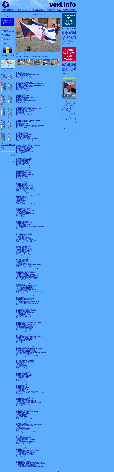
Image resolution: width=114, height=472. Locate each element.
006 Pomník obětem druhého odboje (24, 77)
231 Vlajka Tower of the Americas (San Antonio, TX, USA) (29, 322)
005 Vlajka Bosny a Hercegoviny (23, 76)
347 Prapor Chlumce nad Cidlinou (24, 448)
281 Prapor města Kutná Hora (23, 376)
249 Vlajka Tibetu (20, 341)
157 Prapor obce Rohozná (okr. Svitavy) (25, 241)
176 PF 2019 (19, 262)
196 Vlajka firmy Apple (21, 284)
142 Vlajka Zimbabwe (21, 225)
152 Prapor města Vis (21, 236)
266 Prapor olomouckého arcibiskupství (25, 360)
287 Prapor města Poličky (22, 383)
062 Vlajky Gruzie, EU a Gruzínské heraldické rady (27, 138)
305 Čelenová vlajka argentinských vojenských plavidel (28, 402)
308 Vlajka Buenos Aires (22, 405)
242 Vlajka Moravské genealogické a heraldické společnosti (29, 334)
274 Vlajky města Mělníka (22, 368)
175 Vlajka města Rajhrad (22, 261)
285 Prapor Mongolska (21, 380)
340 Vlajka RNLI (20, 440)
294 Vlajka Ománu (20, 390)
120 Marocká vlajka (20, 201)
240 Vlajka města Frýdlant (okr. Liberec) (25, 332)
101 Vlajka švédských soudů (22, 181)
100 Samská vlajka (20, 180)
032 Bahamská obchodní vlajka (23, 106)
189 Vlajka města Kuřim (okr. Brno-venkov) (26, 276)
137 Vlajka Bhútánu (20, 219)
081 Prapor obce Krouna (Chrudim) (24, 159)
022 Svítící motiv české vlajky (23, 95)
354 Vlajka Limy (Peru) (21, 455)
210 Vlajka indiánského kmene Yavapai (25, 299)
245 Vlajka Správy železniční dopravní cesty (26, 337)
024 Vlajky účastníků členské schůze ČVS (25, 97)
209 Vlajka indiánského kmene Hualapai (25, 298)
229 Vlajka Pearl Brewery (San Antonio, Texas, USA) (28, 320)
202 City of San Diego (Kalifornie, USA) (25, 290)
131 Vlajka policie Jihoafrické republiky (25, 213)
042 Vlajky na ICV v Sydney (22, 117)
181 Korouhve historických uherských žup (26, 267)
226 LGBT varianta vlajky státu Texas (24, 316)
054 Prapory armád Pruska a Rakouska (25, 130)
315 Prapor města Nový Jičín (23, 413)
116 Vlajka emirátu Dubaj (22, 197)
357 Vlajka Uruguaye (21, 459)
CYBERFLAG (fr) (5, 39)
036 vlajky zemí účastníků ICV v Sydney (25, 110)
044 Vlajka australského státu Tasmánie (25, 119)
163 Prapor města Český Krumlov (24, 248)
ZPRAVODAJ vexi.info (22, 9)
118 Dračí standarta (21, 199)
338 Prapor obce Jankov (22, 438)
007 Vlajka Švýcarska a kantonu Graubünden (26, 79)
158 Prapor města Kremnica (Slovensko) (25, 242)
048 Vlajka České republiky (22, 123)
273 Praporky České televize (23, 367)
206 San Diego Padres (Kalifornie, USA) (25, 295)
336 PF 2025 (19, 436)
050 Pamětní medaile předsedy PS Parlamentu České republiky (30, 125)
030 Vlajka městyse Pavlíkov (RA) (24, 103)
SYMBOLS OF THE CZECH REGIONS (54, 10)
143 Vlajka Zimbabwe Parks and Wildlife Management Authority (30, 226)
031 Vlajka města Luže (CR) (22, 105)
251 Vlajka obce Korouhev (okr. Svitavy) (25, 343)
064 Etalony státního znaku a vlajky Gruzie (25, 140)
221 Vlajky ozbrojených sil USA (23, 311)
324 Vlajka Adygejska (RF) (22, 423)
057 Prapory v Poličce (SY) (22, 133)
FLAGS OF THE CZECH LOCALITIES (69, 10)
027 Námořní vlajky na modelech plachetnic (26, 100)
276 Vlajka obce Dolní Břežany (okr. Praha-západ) (27, 371)
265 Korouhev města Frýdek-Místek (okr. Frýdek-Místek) (29, 359)
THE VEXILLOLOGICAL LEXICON (38, 10)
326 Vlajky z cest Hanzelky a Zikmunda (25, 425)
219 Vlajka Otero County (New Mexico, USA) (26, 309)
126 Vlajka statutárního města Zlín (24, 208)
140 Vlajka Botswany (21, 223)
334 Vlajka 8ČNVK (20, 434)
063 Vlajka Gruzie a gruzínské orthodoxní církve (27, 139)
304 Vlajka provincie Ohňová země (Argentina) (26, 401)
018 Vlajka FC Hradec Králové (23, 90)
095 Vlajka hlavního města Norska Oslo (25, 174)
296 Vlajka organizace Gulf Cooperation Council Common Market (30, 392)
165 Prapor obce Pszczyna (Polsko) (24, 250)
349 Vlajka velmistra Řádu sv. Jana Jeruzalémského (28, 450)
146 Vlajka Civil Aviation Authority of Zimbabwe (27, 229)
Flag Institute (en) (6, 35)
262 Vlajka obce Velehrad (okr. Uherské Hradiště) (27, 355)
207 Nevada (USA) (20, 296)
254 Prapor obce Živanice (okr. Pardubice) (25, 347)
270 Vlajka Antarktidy (21, 364)
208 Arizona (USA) (20, 297)
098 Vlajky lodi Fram (21, 177)
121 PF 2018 (19, 202)
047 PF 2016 (19, 122)
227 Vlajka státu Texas (21, 317)
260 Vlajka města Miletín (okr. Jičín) (24, 353)
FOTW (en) (4, 34)
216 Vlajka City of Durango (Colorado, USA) (26, 305)
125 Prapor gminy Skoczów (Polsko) (24, 207)
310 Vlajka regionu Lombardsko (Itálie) (25, 408)
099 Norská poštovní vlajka (22, 178)
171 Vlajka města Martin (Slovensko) (24, 257)
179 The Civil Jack (20, 265)
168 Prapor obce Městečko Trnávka (24, 253)
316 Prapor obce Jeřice (21, 414)
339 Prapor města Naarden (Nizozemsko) (25, 439)
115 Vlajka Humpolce (21, 196)
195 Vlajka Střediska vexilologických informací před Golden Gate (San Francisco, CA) (35, 283)
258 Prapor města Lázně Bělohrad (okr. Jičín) (26, 351)
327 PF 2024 (19, 426)
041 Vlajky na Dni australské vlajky (24, 115)
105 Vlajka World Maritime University (24, 185)
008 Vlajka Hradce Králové (22, 80)
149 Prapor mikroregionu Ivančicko (24, 233)
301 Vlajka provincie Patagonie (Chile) (25, 398)
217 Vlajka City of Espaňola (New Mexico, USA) (27, 307)
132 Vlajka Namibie (20, 214)
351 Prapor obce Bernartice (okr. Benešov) (26, 452)
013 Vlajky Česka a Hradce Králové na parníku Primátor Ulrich (30, 85)
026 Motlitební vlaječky (21, 99)
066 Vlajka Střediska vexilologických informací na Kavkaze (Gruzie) (31, 143)
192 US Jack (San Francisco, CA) (23, 279)
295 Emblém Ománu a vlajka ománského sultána (27, 391)
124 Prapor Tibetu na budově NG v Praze (25, 206)
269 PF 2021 (19, 363)
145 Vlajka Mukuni (20, 228)
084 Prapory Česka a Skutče (22, 162)
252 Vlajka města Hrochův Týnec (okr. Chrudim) (27, 345)
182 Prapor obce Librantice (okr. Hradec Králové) (27, 269)
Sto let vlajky (65, 43)
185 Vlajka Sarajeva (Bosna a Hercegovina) (26, 272)
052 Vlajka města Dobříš (22, 127)
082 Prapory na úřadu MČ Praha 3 (24, 160)
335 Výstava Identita (21, 435)
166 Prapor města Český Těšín (23, 251)
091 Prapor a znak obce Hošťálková (24, 170)
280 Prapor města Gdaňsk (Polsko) (24, 375)
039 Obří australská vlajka (22, 113)
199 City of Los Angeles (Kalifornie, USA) (25, 287)
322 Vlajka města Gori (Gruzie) (23, 421)
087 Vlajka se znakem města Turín (24, 165)
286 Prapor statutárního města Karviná (25, 381)
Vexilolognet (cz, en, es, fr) (7, 31)
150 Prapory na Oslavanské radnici (24, 234)
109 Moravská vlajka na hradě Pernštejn (25, 189)
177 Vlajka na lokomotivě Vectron (23, 263)
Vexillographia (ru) (6, 36)
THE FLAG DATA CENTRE (8, 10)
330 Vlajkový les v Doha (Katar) (23, 429)
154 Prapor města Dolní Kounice (23, 238)
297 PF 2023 (19, 393)
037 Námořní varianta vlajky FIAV (23, 111)
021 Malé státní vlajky (21, 94)
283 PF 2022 (19, 378)
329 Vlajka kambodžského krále (23, 428)
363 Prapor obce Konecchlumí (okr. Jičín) (25, 465)
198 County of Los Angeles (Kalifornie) (25, 286)
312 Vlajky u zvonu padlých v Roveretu (25, 410)
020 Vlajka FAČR (20, 93)
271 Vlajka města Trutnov (22, 365)
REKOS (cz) (4, 30)
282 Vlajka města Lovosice (22, 377)
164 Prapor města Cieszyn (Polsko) (24, 249)
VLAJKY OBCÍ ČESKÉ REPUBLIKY (69, 9)
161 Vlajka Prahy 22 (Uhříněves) (23, 246)
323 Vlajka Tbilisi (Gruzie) (22, 422)
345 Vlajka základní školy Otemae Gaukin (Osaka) (27, 446)
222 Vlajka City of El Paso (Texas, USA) (25, 312)
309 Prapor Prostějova (21, 406)
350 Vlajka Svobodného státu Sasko (24, 451)
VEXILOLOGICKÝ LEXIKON (37, 9)
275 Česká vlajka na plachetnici (23, 370)
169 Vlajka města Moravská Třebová (24, 254)
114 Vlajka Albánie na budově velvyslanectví (26, 195)
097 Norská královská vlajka (22, 176)
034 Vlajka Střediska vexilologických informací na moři (28, 108)
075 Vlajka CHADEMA (21, 152)
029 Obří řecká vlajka (21, 102)
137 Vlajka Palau (20, 220)
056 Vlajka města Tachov (22, 132)
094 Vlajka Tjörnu (20, 173)
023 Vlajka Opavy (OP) (21, 96)
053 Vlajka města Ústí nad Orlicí (23, 128)
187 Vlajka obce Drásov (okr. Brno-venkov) (26, 274)
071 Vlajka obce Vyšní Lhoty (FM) (23, 148)
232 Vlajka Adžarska (21, 323)
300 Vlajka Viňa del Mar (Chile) (23, 397)
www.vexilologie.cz (5, 16)
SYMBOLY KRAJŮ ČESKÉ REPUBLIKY (53, 9)
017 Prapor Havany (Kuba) (22, 89)
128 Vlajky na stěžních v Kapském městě (25, 210)
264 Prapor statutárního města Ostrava (25, 358)
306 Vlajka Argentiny (21, 403)
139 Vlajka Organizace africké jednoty (25, 222)
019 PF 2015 (19, 92)
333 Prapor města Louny (22, 433)
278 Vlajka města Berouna (22, 373)
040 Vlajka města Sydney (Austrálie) (24, 114)
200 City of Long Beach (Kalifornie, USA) (25, 288)
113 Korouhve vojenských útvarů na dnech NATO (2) (28, 194)
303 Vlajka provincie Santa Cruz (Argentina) (26, 400)
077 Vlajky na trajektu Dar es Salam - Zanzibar (26, 155)
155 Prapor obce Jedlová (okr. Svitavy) (25, 239)
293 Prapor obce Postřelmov (22, 389)
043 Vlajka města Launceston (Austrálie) (25, 118)
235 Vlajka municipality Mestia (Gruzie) (25, 326)
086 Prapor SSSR (20, 164)
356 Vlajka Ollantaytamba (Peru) (23, 458)
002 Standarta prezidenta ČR (23, 73)
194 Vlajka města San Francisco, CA (24, 282)
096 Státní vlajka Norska (22, 175)
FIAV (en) (4, 32)
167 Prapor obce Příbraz (22, 252)
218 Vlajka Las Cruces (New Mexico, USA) (25, 308)
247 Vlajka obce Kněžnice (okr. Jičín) (24, 339)
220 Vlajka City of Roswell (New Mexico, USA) (26, 310)
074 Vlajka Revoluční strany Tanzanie (24, 151)
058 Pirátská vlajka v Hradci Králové (24, 134)
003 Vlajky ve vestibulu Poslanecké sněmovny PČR (28, 74)
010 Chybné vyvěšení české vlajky (24, 82)
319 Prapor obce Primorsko (22, 417)
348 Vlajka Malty (20, 449)
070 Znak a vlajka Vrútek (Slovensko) (24, 147)
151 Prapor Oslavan (21, 235)
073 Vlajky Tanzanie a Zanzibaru (23, 150)
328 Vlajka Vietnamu (21, 427)
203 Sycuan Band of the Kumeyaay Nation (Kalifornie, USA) (29, 291)
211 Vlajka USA (20, 300)
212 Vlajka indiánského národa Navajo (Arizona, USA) (28, 301)
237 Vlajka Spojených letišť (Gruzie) (24, 328)
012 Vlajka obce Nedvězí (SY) (23, 84)
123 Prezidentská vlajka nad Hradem (24, 204)
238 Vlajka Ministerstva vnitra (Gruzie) (25, 329)
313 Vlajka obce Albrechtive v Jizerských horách (27, 411)
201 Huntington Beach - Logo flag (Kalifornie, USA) (27, 289)
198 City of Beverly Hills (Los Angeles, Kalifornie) (27, 285)
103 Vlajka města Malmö (22, 183)
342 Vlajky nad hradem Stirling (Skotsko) (25, 442)
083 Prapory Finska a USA (22, 161)
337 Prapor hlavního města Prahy (24, 437)
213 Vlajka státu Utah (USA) (22, 302)
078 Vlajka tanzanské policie (22, 156)
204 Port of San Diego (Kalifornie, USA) (25, 292)
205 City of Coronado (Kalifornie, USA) (25, 294)
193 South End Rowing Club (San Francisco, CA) (27, 280)
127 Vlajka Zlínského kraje (22, 209)
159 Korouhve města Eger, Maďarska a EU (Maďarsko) (28, 244)
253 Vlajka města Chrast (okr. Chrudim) (25, 346)
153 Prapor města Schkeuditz (23, 237)
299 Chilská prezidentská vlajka (23, 396)
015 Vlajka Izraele (20, 87)
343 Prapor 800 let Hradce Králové (24, 443)
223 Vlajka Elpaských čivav (22, 313)
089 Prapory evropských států (23, 168)
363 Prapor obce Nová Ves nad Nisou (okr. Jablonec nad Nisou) (30, 466)
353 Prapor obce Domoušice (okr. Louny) (25, 454)
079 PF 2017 (19, 157)
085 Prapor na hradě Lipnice (22, 163)
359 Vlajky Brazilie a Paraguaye (23, 461)
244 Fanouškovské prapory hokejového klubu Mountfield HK (29, 336)
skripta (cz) (4, 43)
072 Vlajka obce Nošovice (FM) (23, 149)
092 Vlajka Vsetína (20, 171)
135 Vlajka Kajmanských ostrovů (23, 218)
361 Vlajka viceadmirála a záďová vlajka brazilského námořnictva (31, 463)
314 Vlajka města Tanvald (22, 412)
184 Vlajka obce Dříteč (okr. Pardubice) (25, 271)
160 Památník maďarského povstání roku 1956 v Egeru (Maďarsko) (31, 245)
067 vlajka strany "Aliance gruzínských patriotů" (27, 144)
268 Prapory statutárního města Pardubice (26, 362)
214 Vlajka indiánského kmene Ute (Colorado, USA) (27, 303)
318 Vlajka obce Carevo (21, 416)
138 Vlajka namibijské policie (23, 221)
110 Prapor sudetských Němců (23, 190)
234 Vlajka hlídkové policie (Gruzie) (24, 325)
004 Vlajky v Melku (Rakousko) (23, 75)
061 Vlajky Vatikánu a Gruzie (22, 137)
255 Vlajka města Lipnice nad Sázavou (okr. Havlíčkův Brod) (29, 348)
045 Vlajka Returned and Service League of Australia (28, 120)
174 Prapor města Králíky (22, 260)
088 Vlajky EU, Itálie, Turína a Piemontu (25, 166)
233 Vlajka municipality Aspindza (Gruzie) (25, 324)
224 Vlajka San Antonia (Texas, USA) (24, 314)
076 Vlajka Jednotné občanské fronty (24, 153)
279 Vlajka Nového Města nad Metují (24, 374)
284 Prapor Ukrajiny (21, 379)
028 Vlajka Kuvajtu (20, 101)
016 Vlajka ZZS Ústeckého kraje (23, 88)
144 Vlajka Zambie (20, 227)
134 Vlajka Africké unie (21, 216)
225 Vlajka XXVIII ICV (21, 315)
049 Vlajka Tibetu (20, 124)
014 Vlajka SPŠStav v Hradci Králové (24, 86)
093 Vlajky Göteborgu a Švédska (23, 172)
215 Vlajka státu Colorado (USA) (23, 304)
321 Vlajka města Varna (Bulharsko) (24, 419)
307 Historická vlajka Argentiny (23, 404)
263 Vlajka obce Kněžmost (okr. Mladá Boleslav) (27, 357)
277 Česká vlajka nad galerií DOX (23, 372)
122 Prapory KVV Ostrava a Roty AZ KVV (25, 203)
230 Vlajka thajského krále (22, 321)
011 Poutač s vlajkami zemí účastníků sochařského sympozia (30, 83)
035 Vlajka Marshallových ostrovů (24, 109)
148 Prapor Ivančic (20, 232)
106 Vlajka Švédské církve (22, 186)
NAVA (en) (4, 38)
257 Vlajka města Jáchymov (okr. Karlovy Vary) (27, 350)
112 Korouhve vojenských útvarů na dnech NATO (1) (28, 193)
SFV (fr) (3, 40)
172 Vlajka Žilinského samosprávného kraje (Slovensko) (29, 258)
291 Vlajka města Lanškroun (22, 387)
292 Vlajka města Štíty (21, 388)
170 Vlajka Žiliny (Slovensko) (22, 256)
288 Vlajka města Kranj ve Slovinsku (24, 384)
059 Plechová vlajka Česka (22, 135)
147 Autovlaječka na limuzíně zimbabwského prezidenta (28, 231)
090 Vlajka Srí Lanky (21, 169)
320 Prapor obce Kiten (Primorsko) (24, 418)
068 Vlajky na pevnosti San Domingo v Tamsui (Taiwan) (28, 145)
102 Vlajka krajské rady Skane (23, 182)
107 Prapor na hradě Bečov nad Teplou (25, 187)
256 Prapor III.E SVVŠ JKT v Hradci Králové (26, 349)
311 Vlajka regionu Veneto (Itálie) (23, 409)
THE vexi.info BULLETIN (22, 10)
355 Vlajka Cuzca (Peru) (21, 456)
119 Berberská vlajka (21, 200)
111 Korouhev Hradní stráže (22, 191)
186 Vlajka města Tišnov (22, 273)
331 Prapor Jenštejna (21, 430)
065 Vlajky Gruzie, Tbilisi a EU (23, 141)
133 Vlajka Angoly (20, 215)
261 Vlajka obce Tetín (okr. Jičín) (23, 354)
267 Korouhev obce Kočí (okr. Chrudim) (25, 361)
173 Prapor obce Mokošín (22, 259)
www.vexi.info (4, 14)
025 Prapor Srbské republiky (22, 98)
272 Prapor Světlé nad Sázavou (23, 366)
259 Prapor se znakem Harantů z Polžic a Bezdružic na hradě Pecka (31, 352)
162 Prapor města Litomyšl (22, 247)
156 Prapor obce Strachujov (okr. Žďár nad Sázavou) (28, 240)
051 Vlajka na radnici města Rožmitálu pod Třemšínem (28, 126)
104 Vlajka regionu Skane (22, 184)
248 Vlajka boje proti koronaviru (23, 340)
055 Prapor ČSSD (20, 131)
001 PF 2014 (19, 72)
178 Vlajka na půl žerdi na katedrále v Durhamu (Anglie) (28, 264)
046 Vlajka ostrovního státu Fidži (23, 121)
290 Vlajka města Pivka (21, 386)
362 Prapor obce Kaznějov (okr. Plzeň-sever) (26, 464)
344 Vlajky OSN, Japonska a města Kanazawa (26, 444)
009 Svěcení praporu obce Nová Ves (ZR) (25, 81)
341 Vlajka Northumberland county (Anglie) (26, 441)
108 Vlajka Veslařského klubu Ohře (24, 188)
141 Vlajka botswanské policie (23, 224)
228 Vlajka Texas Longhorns (22, 319)
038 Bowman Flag (20, 112)
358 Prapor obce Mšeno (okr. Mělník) (24, 460)
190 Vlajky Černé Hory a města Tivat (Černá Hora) (27, 277)
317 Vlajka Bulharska (21, 415)
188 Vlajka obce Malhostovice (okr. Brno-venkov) (27, 275)
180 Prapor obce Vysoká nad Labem (24, 266)
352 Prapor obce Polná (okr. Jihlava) (24, 453)
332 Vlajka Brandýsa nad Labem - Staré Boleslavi (27, 431)
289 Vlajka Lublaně (20, 385)
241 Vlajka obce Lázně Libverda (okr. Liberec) (26, 333)
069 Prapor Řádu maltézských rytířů (24, 146)
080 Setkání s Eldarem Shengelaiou (24, 158)
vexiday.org (65, 73)
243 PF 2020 (19, 335)
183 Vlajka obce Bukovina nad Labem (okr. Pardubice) (28, 270)
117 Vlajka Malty (20, 198)
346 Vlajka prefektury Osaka (22, 447)
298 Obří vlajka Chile (21, 395)
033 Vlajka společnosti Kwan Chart (24, 107)
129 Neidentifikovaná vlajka (22, 211)
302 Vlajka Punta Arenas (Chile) (23, 399)
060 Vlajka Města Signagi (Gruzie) (24, 136)
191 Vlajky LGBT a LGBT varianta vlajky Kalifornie (27, 278)
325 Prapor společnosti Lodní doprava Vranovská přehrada (29, 424)
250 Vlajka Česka (20, 342)
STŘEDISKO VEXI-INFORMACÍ (7, 9)
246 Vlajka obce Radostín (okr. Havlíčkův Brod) (27, 338)
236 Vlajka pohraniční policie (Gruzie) (24, 327)
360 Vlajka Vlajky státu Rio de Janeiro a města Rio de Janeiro (30, 462)
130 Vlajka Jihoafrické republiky (23, 212)
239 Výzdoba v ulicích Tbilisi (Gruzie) (24, 330)
